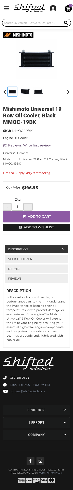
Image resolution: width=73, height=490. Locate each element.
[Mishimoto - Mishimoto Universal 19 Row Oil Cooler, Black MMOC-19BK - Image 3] (38, 92)
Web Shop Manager (50, 473)
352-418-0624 (19, 377)
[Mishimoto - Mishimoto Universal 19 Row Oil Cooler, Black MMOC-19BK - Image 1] (12, 92)
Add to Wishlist (39, 227)
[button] (36, 23)
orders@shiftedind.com (28, 391)
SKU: (7, 131)
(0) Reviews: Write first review (27, 145)
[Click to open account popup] (53, 8)
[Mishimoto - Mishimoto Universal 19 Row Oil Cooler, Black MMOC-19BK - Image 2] (25, 92)
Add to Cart (39, 216)
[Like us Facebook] (30, 461)
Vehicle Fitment (21, 259)
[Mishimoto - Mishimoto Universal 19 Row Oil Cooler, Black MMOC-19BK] (18, 34)
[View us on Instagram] (40, 461)
